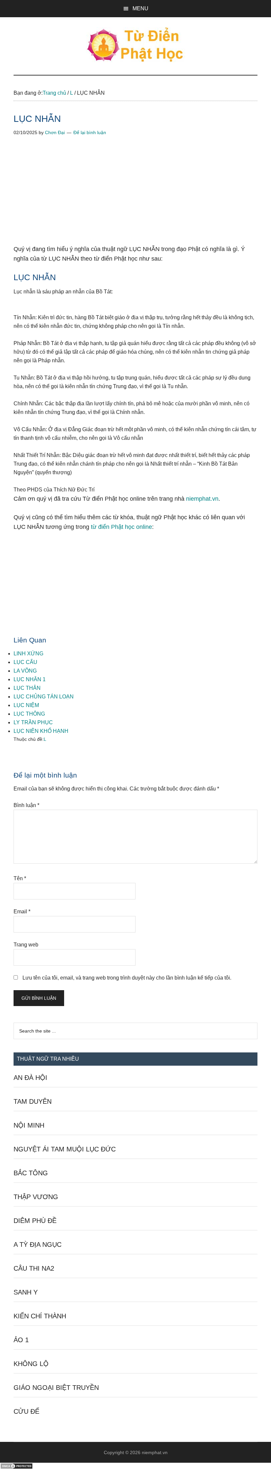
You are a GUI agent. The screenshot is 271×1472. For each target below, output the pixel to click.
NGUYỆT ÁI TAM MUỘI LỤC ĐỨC (65, 1149)
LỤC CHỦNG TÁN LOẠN (44, 696)
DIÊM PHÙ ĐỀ (35, 1220)
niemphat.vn (202, 498)
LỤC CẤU (25, 662)
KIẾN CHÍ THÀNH (40, 1316)
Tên (20, 878)
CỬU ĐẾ (26, 1411)
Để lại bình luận (89, 132)
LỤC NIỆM (26, 705)
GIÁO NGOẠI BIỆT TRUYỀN (56, 1387)
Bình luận (26, 805)
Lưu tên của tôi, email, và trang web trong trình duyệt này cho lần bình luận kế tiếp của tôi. (126, 978)
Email (22, 911)
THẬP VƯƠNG (36, 1196)
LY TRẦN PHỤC (33, 722)
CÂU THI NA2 (34, 1268)
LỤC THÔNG (29, 714)
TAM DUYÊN (33, 1101)
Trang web (26, 944)
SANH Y (26, 1292)
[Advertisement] (135, 195)
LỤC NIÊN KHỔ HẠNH (41, 731)
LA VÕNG (25, 671)
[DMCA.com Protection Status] (16, 1467)
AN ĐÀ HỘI (30, 1077)
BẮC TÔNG (31, 1173)
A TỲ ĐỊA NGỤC (37, 1244)
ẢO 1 (21, 1340)
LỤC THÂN (27, 688)
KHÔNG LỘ (31, 1363)
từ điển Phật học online (121, 527)
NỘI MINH (29, 1125)
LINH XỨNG (28, 653)
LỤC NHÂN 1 (30, 679)
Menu (140, 8)
